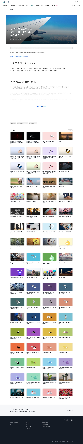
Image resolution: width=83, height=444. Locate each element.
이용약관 (43, 420)
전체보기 (70, 130)
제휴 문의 (78, 5)
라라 (26, 123)
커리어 (32, 5)
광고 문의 (74, 5)
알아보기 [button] (69, 410)
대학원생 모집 (5, 5)
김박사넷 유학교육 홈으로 (14, 422)
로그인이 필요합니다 (41, 106)
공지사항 (27, 420)
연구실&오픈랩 (20, 5)
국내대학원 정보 (12, 5)
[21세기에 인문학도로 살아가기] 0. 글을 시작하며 (19, 56)
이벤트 (42, 5)
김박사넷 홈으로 (13, 420)
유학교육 (37, 5)
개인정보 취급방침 (45, 424)
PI (10, 424)
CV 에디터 (28, 428)
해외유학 (14, 123)
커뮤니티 (27, 5)
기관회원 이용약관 (45, 422)
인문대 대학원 (33, 123)
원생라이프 (20, 123)
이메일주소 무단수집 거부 (46, 426)
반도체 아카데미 (47, 5)
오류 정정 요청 (28, 426)
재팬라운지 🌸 (54, 5)
